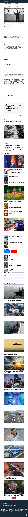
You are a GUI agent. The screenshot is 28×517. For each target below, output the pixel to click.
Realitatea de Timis (12, 510)
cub (4, 119)
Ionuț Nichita (22, 441)
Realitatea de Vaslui (19, 511)
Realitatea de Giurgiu (17, 510)
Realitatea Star (10, 509)
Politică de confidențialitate (10, 505)
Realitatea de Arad (9, 511)
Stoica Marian (22, 299)
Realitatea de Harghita (8, 510)
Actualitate (9, 3)
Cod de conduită (15, 505)
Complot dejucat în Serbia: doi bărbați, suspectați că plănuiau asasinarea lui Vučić (14, 106)
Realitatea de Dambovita (13, 511)
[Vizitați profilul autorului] (4, 23)
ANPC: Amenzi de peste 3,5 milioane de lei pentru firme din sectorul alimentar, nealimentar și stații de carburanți (13, 233)
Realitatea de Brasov (11, 23)
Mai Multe (14, 498)
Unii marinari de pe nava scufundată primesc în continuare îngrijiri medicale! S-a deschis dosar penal (13, 301)
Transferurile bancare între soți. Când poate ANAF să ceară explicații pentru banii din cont (16, 269)
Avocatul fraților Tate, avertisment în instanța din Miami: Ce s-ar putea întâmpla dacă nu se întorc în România (14, 108)
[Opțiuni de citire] (26, 515)
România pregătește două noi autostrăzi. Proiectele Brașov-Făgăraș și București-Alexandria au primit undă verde (14, 478)
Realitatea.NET (2, 509)
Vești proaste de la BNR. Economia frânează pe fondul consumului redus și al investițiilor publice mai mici (13, 139)
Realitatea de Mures (14, 509)
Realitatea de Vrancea (24, 509)
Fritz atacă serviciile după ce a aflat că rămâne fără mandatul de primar (14, 112)
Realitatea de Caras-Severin (3, 511)
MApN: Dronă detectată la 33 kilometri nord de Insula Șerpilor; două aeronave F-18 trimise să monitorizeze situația (13, 354)
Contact (1, 505)
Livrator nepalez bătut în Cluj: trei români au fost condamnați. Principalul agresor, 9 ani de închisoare (13, 460)
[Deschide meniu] (23, 1)
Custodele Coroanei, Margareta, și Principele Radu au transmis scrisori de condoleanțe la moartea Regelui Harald (13, 202)
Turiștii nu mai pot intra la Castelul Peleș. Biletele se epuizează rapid (14, 147)
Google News (19, 121)
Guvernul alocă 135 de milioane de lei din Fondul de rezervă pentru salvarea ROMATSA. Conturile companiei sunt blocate (16, 237)
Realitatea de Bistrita (3, 510)
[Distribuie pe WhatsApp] (22, 23)
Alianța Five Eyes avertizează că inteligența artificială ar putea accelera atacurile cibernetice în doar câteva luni (13, 407)
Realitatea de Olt (21, 510)
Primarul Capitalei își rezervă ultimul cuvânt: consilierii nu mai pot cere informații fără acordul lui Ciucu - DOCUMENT (16, 204)
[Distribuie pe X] (23, 23)
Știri (6, 3)
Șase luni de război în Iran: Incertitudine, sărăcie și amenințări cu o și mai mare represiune (15, 214)
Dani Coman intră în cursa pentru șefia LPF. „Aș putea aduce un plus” (14, 442)
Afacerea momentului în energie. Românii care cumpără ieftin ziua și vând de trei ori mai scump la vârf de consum (16, 239)
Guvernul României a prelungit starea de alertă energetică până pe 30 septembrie (14, 110)
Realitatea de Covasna (19, 509)
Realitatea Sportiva (6, 509)
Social (6, 143)
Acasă (5, 3)
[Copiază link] (19, 23)
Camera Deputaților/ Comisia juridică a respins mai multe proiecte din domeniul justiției (16, 182)
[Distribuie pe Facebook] (20, 23)
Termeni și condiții (5, 505)
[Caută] (21, 1)
